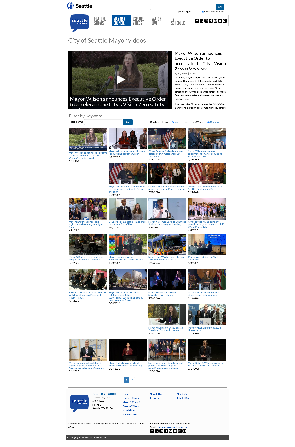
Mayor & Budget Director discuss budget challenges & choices (86, 258)
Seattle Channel (104, 394)
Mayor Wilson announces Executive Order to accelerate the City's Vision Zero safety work (88, 155)
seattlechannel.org (214, 11)
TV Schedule (178, 21)
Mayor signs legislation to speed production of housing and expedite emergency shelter (165, 365)
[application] (120, 80)
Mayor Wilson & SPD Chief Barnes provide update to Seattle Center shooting (127, 189)
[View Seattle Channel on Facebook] (152, 430)
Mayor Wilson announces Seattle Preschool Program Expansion (166, 329)
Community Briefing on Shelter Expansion (204, 258)
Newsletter (156, 393)
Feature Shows (100, 21)
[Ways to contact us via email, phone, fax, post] (184, 430)
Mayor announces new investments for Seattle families (126, 258)
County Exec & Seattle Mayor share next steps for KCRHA (128, 223)
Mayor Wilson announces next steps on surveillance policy (204, 293)
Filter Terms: (76, 121)
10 (166, 122)
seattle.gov (185, 11)
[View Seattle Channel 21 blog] (180, 430)
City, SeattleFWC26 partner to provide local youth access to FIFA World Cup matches (206, 224)
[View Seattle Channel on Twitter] (157, 430)
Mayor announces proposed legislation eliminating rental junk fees (86, 224)
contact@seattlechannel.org (172, 427)
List (201, 122)
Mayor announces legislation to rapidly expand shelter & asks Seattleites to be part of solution (86, 365)
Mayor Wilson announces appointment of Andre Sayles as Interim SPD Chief (205, 154)
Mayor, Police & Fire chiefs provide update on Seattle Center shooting (167, 187)
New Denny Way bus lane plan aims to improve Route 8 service (167, 258)
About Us (182, 393)
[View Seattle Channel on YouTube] (175, 430)
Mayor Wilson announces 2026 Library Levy (204, 329)
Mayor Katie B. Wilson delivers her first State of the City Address (206, 364)
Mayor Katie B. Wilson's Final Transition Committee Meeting (125, 364)
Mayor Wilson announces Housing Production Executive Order (127, 152)
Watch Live (156, 21)
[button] (120, 79)
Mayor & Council (119, 21)
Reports (154, 398)
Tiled (215, 122)
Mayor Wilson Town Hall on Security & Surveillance (162, 293)
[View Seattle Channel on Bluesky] (170, 430)
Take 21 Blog (183, 398)
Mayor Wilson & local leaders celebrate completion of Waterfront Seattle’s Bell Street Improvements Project (126, 296)
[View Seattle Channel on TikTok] (166, 430)
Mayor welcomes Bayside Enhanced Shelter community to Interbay (167, 223)
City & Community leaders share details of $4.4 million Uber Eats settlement (165, 154)
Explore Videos (138, 21)
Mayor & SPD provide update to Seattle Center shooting (205, 187)
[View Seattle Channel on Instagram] (161, 430)
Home (126, 393)
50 (186, 122)
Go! (220, 6)
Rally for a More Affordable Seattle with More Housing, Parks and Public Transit (87, 295)
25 (176, 122)
